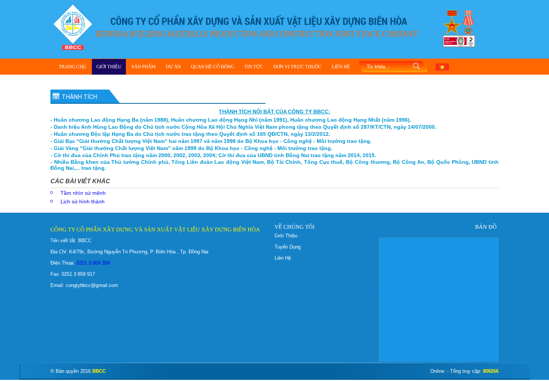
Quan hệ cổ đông (212, 66)
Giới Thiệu (108, 66)
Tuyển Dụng (287, 247)
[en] (442, 66)
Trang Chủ (72, 66)
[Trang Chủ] (73, 26)
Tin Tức (253, 66)
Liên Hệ (341, 66)
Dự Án (173, 66)
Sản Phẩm (143, 66)
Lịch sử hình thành (83, 201)
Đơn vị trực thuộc (297, 66)
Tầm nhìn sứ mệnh (83, 193)
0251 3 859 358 (92, 263)
